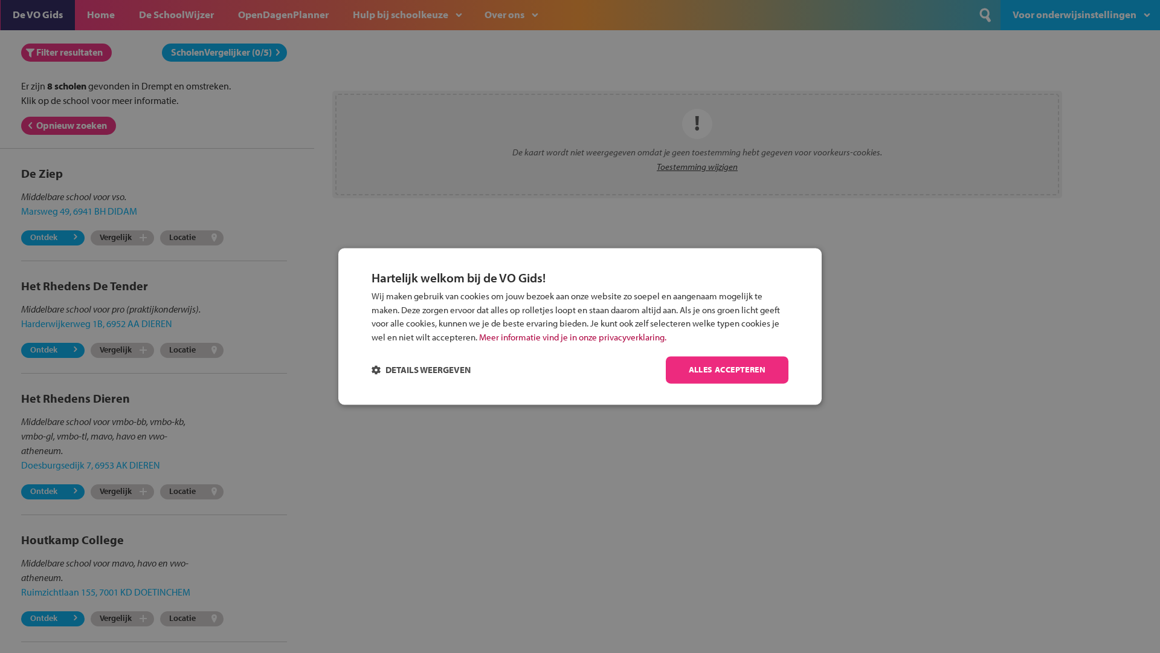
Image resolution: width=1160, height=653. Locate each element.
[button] (421, 370)
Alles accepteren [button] (727, 370)
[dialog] (580, 326)
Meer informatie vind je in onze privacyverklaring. (572, 337)
